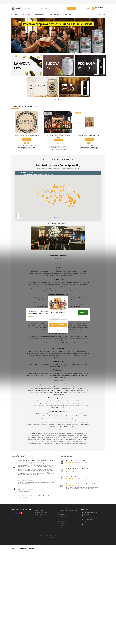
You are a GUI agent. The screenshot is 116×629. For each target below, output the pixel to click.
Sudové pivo (61, 514)
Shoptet (55, 537)
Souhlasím (82, 312)
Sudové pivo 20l (62, 521)
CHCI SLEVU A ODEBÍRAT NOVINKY (58, 325)
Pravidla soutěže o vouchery (42, 512)
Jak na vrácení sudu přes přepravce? (44, 508)
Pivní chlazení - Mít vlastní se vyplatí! (68, 510)
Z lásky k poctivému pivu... (91, 517)
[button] (14, 36)
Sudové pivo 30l (62, 523)
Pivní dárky (30, 282)
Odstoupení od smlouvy (41, 516)
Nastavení (31, 316)
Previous (100, 106)
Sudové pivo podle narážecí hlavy (67, 527)
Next (102, 106)
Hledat (71, 8)
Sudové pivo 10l (62, 516)
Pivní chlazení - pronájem (64, 508)
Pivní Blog (79, 2)
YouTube (86, 521)
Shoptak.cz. (63, 537)
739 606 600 (87, 514)
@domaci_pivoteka (88, 524)
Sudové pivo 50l (62, 525)
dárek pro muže (67, 355)
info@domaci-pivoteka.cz (90, 512)
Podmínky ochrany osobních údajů (43, 519)
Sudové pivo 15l (62, 519)
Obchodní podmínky (40, 514)
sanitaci (41, 413)
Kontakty (87, 2)
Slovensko (96, 2)
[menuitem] (15, 15)
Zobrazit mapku (58, 263)
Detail (58, 140)
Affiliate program (39, 510)
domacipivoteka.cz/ (89, 519)
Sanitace (60, 512)
